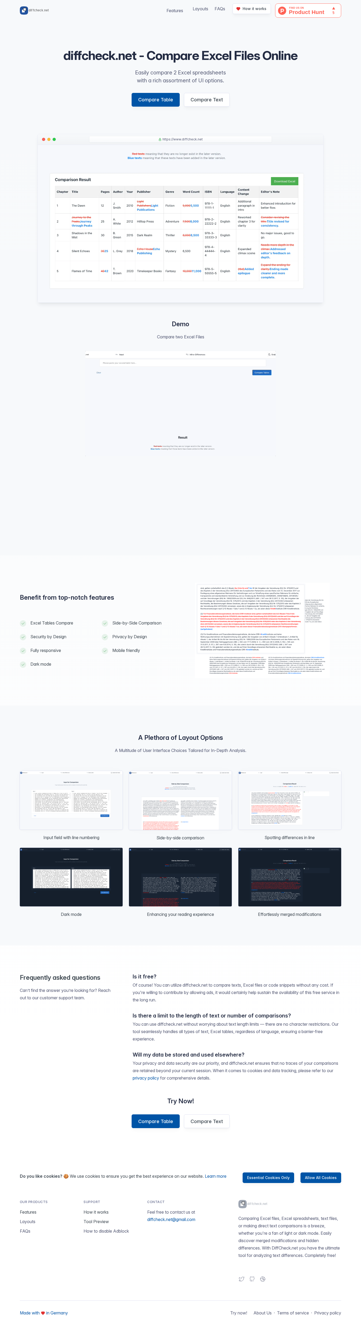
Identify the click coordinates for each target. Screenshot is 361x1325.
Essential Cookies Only (268, 1177)
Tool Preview (96, 1221)
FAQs (220, 8)
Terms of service (293, 1312)
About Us (262, 1312)
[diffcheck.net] (36, 10)
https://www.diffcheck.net (183, 139)
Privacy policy (327, 1312)
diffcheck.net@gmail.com (171, 1219)
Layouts (27, 1221)
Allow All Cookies (321, 1177)
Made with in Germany (44, 1312)
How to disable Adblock (106, 1231)
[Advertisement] (180, 510)
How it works (96, 1212)
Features (174, 10)
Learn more (215, 1176)
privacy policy (146, 1078)
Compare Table (155, 99)
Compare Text (207, 99)
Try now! (238, 1312)
